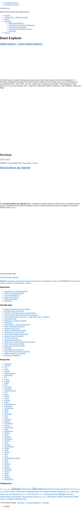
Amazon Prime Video (5, 489)
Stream (36, 496)
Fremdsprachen (32, 491)
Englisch (7, 381)
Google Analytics (10, 391)
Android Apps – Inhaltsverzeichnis (16, 291)
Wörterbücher (9, 479)
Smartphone (47, 281)
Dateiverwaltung (31, 281)
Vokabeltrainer (68, 496)
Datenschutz (8, 375)
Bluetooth (46, 489)
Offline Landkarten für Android (15, 353)
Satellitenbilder (5, 496)
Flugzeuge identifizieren (12, 355)
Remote (7, 433)
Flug (5, 385)
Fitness (6, 383)
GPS (5, 392)
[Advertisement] (41, 62)
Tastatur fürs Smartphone (12, 340)
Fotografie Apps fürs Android (14, 332)
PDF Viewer (35, 494)
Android (10, 163)
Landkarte (53, 491)
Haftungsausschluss (11, 299)
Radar (57, 494)
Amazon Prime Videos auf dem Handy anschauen (21, 315)
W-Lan (6, 466)
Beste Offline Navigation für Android (16, 351)
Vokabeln (7, 464)
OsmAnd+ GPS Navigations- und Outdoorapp (20, 313)
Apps (40, 488)
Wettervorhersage (15, 499)
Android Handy (26, 489)
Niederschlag (17, 494)
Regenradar (69, 494)
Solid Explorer (5, 159)
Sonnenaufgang (15, 496)
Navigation (8, 414)
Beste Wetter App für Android (14, 344)
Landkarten (8, 406)
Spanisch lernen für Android (13, 336)
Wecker (6, 471)
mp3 (10, 494)
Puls (44, 494)
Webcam (7, 468)
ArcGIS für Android (11, 338)
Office (6, 418)
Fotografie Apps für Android (13, 349)
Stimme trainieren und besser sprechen (17, 309)
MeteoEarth (8, 322)
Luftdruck (61, 491)
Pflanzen (7, 425)
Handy (39, 281)
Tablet (6, 450)
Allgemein (10, 281)
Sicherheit (7, 437)
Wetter (6, 473)
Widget (6, 475)
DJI (5, 377)
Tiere (6, 454)
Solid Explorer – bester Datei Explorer (21, 43)
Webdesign (8, 470)
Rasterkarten (8, 431)
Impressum (8, 301)
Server (6, 435)
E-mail (6, 379)
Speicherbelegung (10, 319)
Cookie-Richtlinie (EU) (12, 295)
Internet (6, 396)
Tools (59, 281)
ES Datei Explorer (18, 283)
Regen (62, 494)
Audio (6, 369)
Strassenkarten (9, 446)
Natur (6, 412)
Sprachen (7, 445)
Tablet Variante (42, 496)
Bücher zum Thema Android (14, 293)
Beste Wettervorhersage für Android (16, 334)
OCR (6, 416)
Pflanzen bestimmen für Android (15, 330)
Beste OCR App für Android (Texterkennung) (19, 342)
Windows (7, 477)
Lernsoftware (8, 408)
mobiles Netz (4, 494)
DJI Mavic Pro (76, 489)
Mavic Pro (68, 491)
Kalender (7, 400)
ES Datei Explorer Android (9, 277)
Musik (6, 410)
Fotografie (7, 387)
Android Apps (5, 8)
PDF (29, 494)
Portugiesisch (8, 427)
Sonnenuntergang (27, 496)
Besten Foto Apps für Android (14, 346)
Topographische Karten (12, 458)
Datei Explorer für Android (15, 167)
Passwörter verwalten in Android (15, 321)
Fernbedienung (21, 491)
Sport (6, 443)
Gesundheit (8, 389)
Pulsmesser (8, 348)
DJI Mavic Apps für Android (14, 311)
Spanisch (7, 441)
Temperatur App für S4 (12, 328)
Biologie (7, 371)
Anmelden (45, 503)
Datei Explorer (26, 163)
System (54, 281)
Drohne (2, 491)
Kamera (46, 491)
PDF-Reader (8, 423)
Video (6, 460)
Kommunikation (9, 404)
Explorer (35, 163)
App (23, 281)
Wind (24, 499)
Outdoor (7, 421)
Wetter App (4, 499)
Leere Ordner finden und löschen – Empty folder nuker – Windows (27, 317)
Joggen (6, 398)
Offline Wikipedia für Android (14, 326)
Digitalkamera (65, 489)
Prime (41, 494)
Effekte (6, 491)
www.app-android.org (33, 503)
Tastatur (7, 452)
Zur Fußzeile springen (11, 4)
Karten (6, 402)
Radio (6, 429)
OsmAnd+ (24, 494)
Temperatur (51, 496)
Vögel (6, 462)
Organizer (7, 419)
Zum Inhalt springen (11, 3)
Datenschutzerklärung (11, 297)
